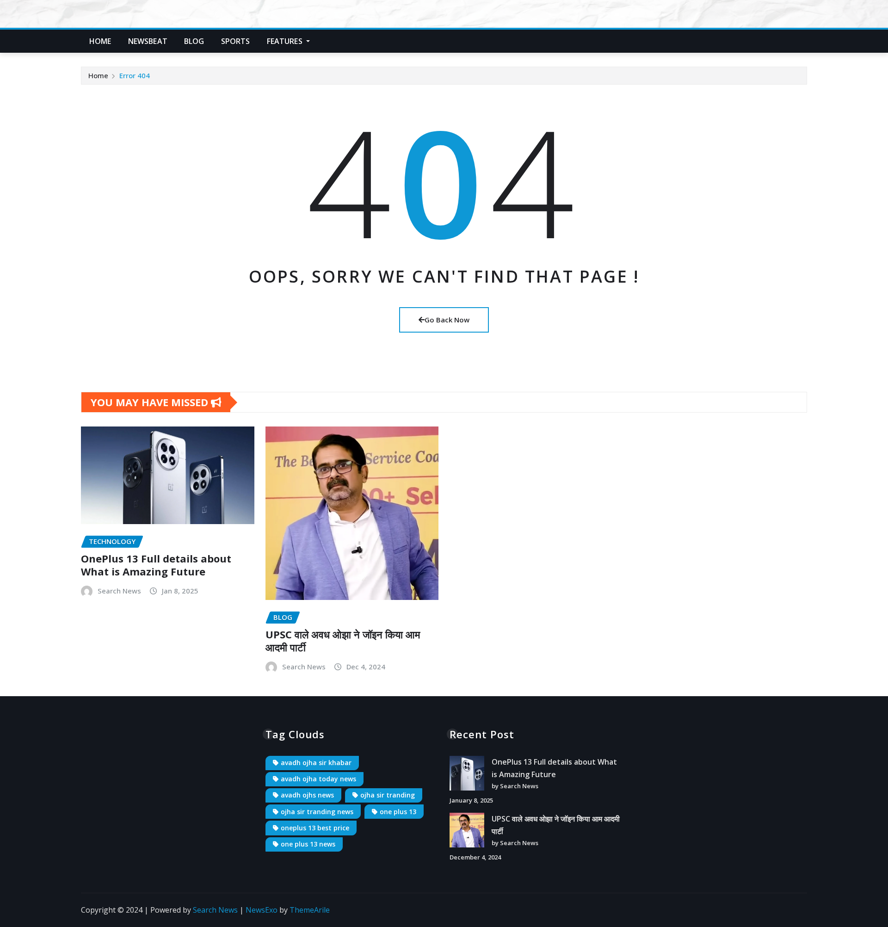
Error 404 (134, 75)
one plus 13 (398, 811)
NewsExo (262, 910)
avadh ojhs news (307, 795)
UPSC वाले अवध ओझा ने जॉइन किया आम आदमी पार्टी (342, 641)
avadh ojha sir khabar (316, 762)
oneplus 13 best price (315, 827)
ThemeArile (310, 910)
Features (285, 41)
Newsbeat (147, 41)
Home (100, 41)
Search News (119, 590)
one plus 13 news (308, 844)
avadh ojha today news (318, 778)
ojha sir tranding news (317, 811)
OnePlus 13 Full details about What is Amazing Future (156, 565)
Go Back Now (447, 319)
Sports (235, 41)
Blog (194, 41)
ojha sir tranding (387, 795)
